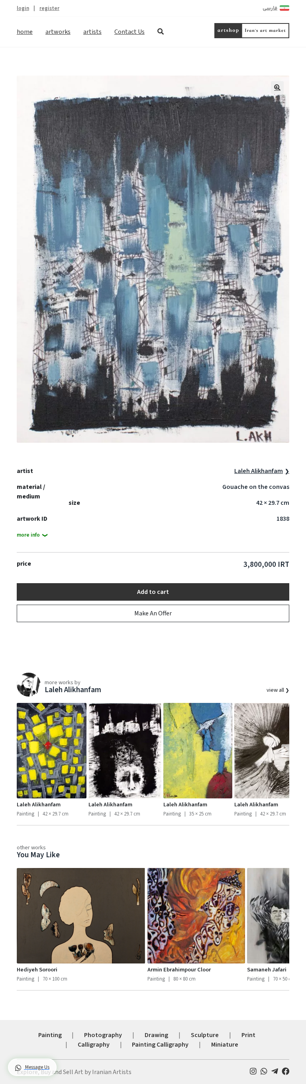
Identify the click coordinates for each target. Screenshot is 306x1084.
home (25, 31)
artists (92, 31)
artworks (58, 31)
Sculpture (205, 1035)
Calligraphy (94, 1044)
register (49, 8)
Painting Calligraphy (160, 1044)
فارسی (270, 8)
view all (276, 690)
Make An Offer (153, 613)
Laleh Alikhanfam (258, 471)
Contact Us (129, 31)
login (23, 8)
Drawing (156, 1035)
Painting (50, 1035)
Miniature (224, 1044)
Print (248, 1035)
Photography (103, 1035)
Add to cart (153, 592)
